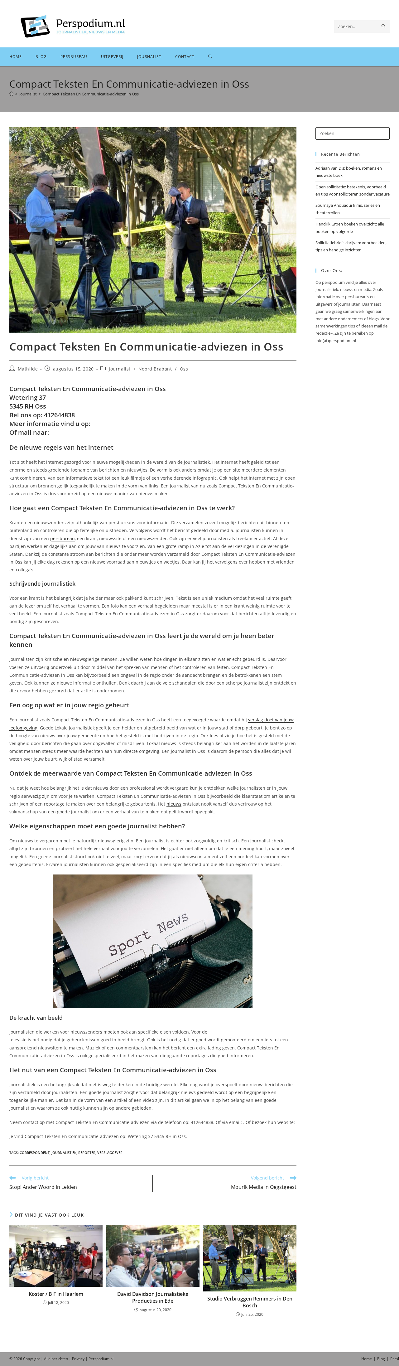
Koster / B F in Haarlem (56, 1294)
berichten (59, 1358)
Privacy (78, 1358)
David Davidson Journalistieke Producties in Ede (152, 1297)
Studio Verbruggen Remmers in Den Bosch (249, 1302)
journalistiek (63, 1152)
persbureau (62, 538)
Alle (47, 1358)
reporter (86, 1152)
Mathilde (28, 369)
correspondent (35, 1152)
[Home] (11, 94)
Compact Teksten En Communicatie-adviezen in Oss (91, 94)
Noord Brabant (155, 369)
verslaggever (110, 1152)
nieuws (173, 804)
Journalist (120, 369)
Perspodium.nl (101, 1358)
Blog (381, 1358)
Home (366, 1358)
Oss (184, 369)
